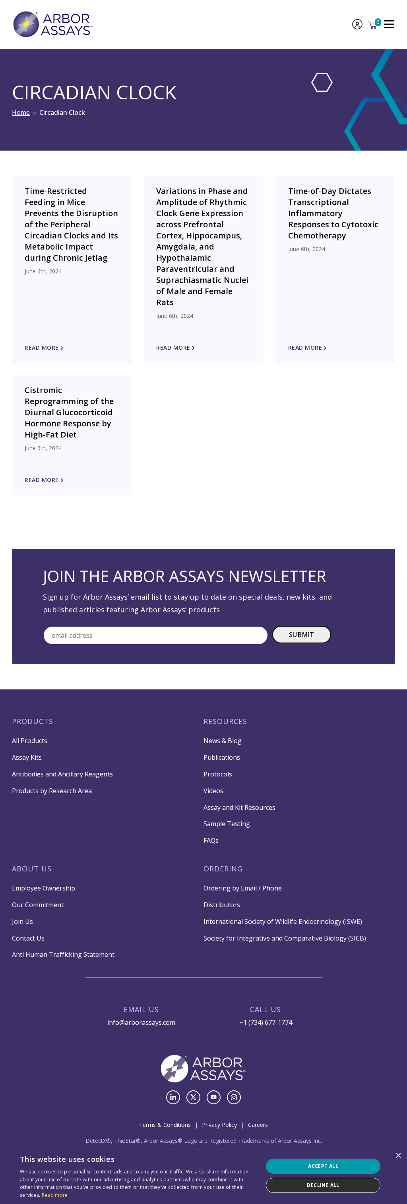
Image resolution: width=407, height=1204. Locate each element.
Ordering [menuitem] (223, 868)
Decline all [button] (323, 1185)
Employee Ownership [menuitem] (43, 888)
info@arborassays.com (141, 1022)
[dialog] (203, 1175)
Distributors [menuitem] (222, 904)
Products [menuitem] (32, 721)
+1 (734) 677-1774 (265, 1022)
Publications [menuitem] (222, 757)
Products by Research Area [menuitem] (52, 790)
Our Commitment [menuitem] (38, 904)
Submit (301, 634)
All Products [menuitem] (29, 740)
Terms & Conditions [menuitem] (165, 1125)
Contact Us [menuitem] (28, 938)
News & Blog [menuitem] (223, 740)
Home (21, 112)
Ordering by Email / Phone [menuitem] (243, 888)
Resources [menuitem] (225, 721)
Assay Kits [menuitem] (27, 757)
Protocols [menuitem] (218, 774)
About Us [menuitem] (32, 868)
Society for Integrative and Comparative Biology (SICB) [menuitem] (285, 938)
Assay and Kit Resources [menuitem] (239, 807)
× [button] (398, 1156)
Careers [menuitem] (258, 1125)
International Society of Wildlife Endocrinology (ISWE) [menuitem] (283, 921)
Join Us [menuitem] (22, 921)
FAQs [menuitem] (211, 840)
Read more (55, 1195)
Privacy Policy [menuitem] (219, 1125)
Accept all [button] (323, 1166)
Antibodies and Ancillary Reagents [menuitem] (62, 774)
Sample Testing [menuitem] (227, 823)
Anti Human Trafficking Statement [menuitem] (63, 954)
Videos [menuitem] (213, 790)
